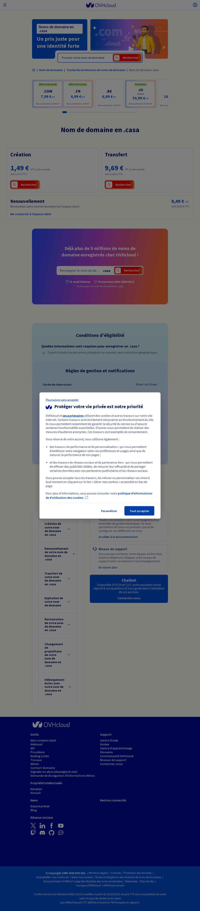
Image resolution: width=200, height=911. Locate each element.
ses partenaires (72, 416)
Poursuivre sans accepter (62, 400)
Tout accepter (139, 511)
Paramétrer (109, 511)
